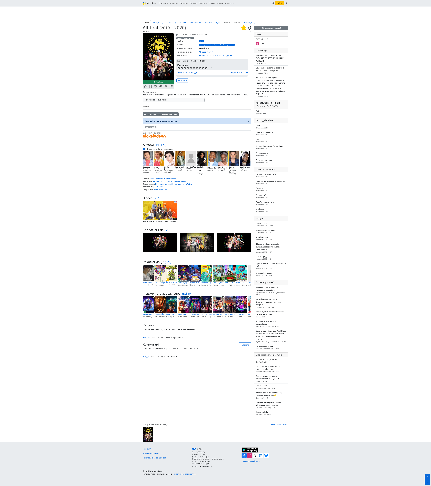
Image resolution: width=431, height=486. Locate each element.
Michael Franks (160, 189)
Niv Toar (159, 187)
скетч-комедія (151, 127)
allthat (261, 43)
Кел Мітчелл (245, 167)
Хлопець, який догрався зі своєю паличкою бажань (270, 314)
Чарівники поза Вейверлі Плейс (148, 314)
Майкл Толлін (170, 178)
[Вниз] (427, 482)
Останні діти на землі (218, 283)
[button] (145, 86)
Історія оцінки (264, 238)
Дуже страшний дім (171, 314)
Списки (212, 3)
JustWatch (146, 106)
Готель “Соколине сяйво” (267, 175)
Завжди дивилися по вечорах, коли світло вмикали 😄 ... (269, 395)
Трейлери (203, 3)
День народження (264, 161)
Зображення (195, 22)
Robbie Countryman (207, 55)
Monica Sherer (171, 184)
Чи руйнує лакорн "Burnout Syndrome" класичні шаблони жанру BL (269, 303)
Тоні (262, 140)
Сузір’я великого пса (265, 203)
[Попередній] (141, 56)
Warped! (242, 314)
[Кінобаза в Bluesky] (266, 455)
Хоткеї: (199, 449)
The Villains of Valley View (230, 314)
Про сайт (147, 449)
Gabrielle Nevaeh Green (200, 169)
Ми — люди (160, 283)
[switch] (144, 149)
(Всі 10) (186, 293)
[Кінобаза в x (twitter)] (255, 455)
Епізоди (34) (158, 22)
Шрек (262, 126)
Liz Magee (159, 184)
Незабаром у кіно (265, 169)
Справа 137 (262, 196)
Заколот (262, 189)
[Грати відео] (160, 210)
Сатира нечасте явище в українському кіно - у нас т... (268, 378)
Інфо (147, 22)
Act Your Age (207, 314)
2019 (165, 27)
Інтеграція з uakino (264, 274)
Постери (208, 22)
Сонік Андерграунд (183, 283)
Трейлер (159, 82)
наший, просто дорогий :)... (268, 360)
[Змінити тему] (286, 3)
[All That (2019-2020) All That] (158, 56)
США (201, 41)
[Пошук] (273, 3)
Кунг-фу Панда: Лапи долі (230, 283)
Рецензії (193, 3)
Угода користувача (151, 453)
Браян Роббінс (156, 178)
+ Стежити (182, 80)
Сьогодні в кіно (264, 120)
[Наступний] (175, 56)
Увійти (279, 3)
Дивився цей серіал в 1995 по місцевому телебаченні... (268, 405)
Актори (183, 22)
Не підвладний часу (267, 347)
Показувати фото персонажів (160, 149)
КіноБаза (151, 3)
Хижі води (262, 210)
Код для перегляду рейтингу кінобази (160, 114)
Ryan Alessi (179, 167)
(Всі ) (168, 262)
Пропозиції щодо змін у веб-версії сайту (271, 266)
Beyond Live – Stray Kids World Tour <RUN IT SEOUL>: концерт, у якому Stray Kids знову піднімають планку (271, 336)
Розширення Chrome (251, 461)
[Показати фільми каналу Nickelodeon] (154, 135)
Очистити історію (279, 424)
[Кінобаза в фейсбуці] (244, 455)
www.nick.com (262, 39)
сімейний (220, 45)
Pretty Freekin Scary (183, 314)
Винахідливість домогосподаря (148, 282)
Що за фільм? (264, 224)
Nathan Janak (167, 168)
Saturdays (195, 314)
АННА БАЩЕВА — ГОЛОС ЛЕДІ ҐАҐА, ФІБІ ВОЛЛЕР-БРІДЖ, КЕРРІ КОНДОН (270, 59)
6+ (178, 35)
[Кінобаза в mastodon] (261, 455)
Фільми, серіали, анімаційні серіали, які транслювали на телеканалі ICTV (268, 248)
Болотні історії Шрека (171, 282)
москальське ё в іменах (266, 231)
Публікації (163, 3)
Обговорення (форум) (271, 28)
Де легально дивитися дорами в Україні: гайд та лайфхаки (270, 70)
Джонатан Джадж (224, 55)
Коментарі (229, 3)
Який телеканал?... (265, 386)
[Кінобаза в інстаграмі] (250, 455)
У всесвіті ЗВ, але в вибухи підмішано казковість (270, 291)
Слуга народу (264, 257)
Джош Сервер (232, 168)
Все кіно (173, 3)
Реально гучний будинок (218, 314)
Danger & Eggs (206, 283)
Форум (220, 3)
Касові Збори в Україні (268, 104)
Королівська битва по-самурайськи (267, 324)
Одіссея (261, 112)
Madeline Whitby (185, 184)
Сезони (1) (171, 22)
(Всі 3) (167, 230)
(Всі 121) (160, 145)
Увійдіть (146, 337)
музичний (230, 45)
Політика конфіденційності (154, 458)
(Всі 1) (156, 198)
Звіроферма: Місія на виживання (270, 182)
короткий (211, 45)
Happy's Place (160, 314)
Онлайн (183, 3)
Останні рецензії (265, 282)
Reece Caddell (156, 168)
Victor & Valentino (195, 283)
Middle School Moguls (241, 283)
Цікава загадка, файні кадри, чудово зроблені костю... (268, 369)
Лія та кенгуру (262, 154)
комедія (203, 45)
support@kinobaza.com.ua (184, 474)
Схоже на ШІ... (263, 413)
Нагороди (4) (249, 22)
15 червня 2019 (206, 52)
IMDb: (195, 61)
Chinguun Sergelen (146, 168)
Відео (218, 22)
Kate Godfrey (191, 167)
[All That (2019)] (148, 434)
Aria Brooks (222, 167)
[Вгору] (427, 476)
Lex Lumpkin (212, 167)
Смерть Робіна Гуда (264, 133)
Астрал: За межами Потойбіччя (269, 147)
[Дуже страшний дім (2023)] (171, 304)
